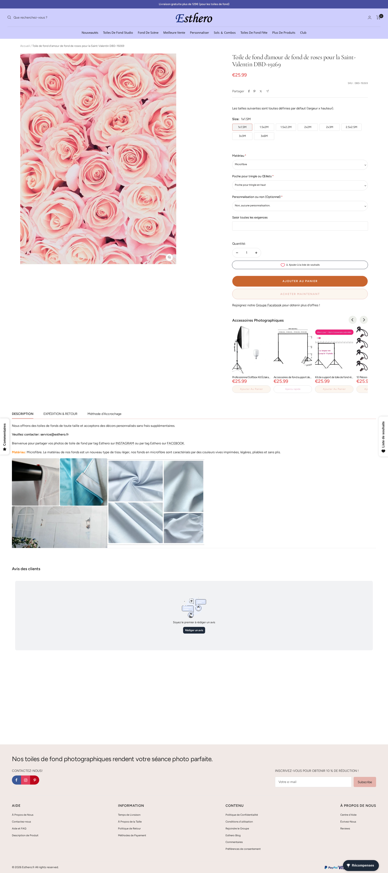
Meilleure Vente (174, 32)
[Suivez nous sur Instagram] (25, 780)
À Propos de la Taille (130, 821)
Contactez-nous (21, 821)
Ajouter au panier (251, 389)
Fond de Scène (148, 32)
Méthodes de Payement (132, 835)
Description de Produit (25, 835)
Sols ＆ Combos (225, 32)
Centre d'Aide (348, 814)
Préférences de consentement (243, 848)
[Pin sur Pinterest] (254, 91)
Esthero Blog (233, 835)
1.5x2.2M (286, 127)
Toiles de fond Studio (118, 32)
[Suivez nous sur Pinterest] (34, 780)
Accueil (25, 46)
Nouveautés (90, 32)
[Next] (364, 320)
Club (303, 32)
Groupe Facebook (269, 305)
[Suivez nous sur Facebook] (16, 780)
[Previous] (353, 320)
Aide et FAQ (19, 828)
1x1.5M (242, 127)
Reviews (345, 828)
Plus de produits (283, 32)
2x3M (329, 127)
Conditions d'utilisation (239, 821)
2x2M (307, 127)
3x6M (264, 136)
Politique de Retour (129, 828)
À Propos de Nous (22, 814)
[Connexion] (369, 17)
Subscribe (365, 782)
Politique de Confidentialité (242, 814)
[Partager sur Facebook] (249, 91)
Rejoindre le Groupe (237, 828)
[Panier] (378, 17)
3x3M (242, 136)
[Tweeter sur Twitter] (261, 91)
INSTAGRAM (125, 443)
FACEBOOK (175, 443)
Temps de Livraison (129, 814)
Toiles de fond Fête (253, 32)
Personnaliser (199, 32)
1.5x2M (264, 127)
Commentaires (234, 842)
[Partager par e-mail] (267, 91)
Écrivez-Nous (348, 821)
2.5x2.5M (351, 127)
